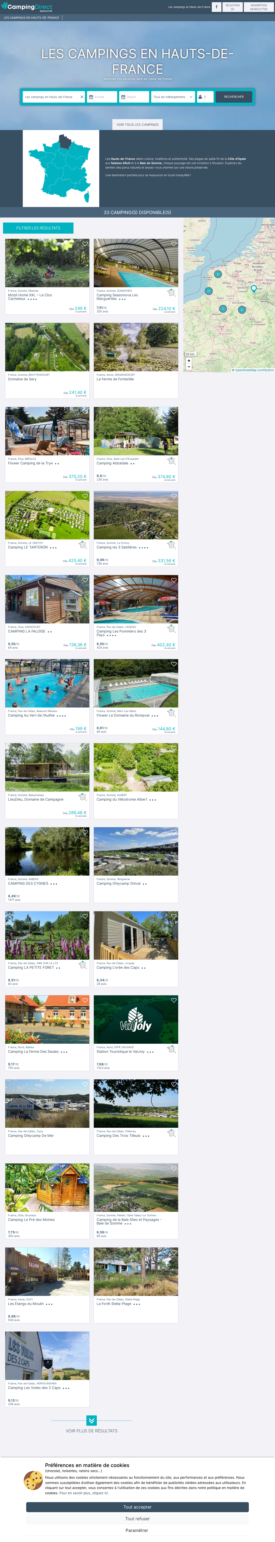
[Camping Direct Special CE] (45, 7)
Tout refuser (137, 1518)
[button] (254, 289)
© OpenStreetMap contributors (253, 370)
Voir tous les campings (138, 125)
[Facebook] (216, 7)
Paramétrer (137, 1530)
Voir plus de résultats (92, 1430)
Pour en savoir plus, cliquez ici (83, 1493)
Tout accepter (137, 1507)
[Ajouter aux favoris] (85, 243)
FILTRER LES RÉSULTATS (38, 228)
